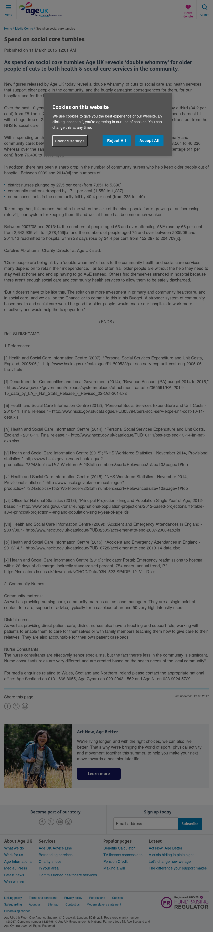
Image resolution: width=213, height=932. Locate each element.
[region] (108, 124)
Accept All (149, 140)
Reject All (116, 140)
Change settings (70, 140)
